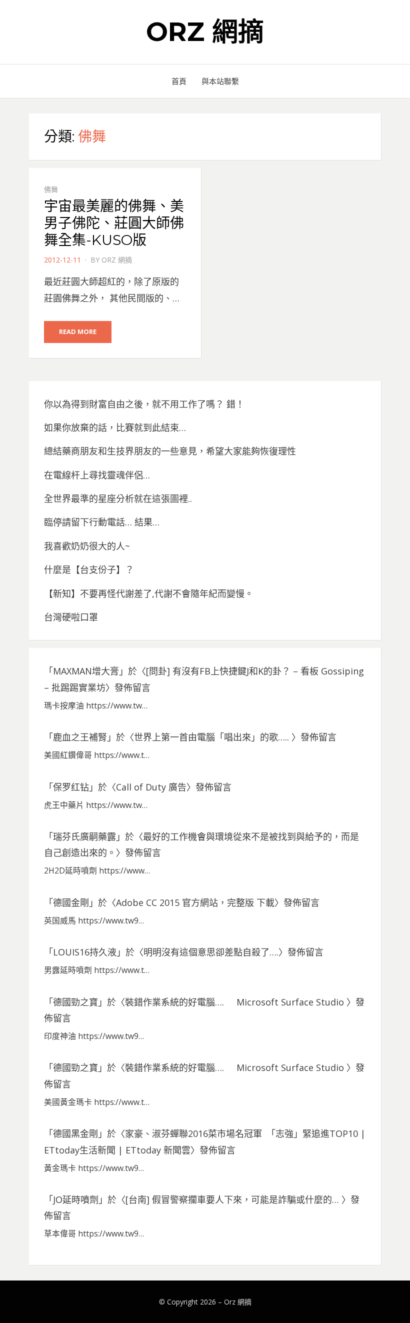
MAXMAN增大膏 (86, 671)
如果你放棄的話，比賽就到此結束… (115, 428)
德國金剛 (71, 902)
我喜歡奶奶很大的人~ (87, 546)
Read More (77, 331)
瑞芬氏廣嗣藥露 (84, 836)
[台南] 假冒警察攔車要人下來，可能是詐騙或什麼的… (234, 1200)
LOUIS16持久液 (84, 952)
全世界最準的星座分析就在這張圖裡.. (118, 498)
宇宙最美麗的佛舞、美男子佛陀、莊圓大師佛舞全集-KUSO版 (114, 223)
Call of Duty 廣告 (151, 787)
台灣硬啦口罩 (71, 617)
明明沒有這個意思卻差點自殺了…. (211, 952)
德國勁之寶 (75, 1002)
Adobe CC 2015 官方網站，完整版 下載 (195, 902)
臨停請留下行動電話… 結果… (102, 522)
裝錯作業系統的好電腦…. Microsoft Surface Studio (235, 1002)
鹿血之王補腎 (80, 737)
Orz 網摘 (205, 32)
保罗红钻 (71, 787)
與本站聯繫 (220, 81)
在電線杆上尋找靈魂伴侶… (97, 475)
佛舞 (51, 189)
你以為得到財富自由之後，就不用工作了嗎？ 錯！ (144, 404)
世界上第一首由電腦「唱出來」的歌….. (213, 737)
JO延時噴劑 (75, 1200)
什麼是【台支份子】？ (89, 570)
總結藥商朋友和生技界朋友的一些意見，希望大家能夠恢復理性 (170, 451)
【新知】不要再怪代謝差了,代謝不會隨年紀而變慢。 (149, 594)
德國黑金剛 (75, 1134)
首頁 (179, 81)
